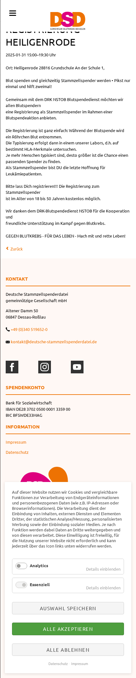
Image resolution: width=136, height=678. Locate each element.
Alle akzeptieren (68, 629)
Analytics (39, 565)
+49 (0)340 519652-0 (29, 329)
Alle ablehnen (68, 650)
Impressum (16, 442)
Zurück (16, 248)
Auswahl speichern (68, 608)
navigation (13, 13)
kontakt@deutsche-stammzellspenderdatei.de (54, 341)
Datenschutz (17, 452)
